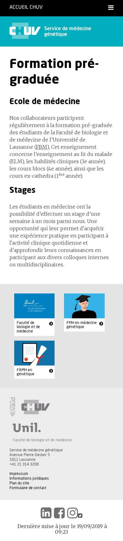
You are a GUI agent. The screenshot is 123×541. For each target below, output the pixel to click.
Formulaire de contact (27, 488)
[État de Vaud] (12, 407)
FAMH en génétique (25, 372)
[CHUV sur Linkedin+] (46, 513)
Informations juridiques (29, 478)
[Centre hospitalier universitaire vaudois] (35, 407)
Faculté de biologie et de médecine (28, 327)
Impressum (18, 474)
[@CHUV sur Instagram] (72, 513)
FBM (41, 147)
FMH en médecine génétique (82, 325)
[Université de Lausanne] (42, 427)
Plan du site (19, 483)
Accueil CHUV (26, 7)
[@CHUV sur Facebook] (59, 513)
